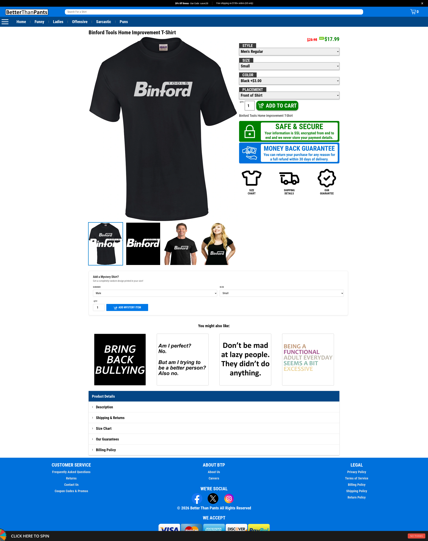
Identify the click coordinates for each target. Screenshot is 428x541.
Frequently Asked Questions (71, 472)
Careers (214, 478)
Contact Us (71, 485)
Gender (96, 287)
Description (104, 407)
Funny (39, 21)
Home (21, 21)
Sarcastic (103, 21)
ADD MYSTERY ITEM (130, 307)
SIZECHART (252, 192)
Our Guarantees (107, 439)
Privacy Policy (356, 472)
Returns (71, 478)
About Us (214, 472)
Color (247, 75)
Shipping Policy (356, 491)
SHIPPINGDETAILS (289, 192)
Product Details (103, 396)
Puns (124, 21)
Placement (252, 89)
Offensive (79, 21)
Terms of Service (356, 478)
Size (246, 60)
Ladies (58, 21)
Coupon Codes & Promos (71, 491)
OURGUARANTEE (327, 192)
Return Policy (357, 497)
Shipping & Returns (110, 418)
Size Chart (104, 428)
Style (247, 45)
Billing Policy (106, 450)
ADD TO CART (281, 105)
